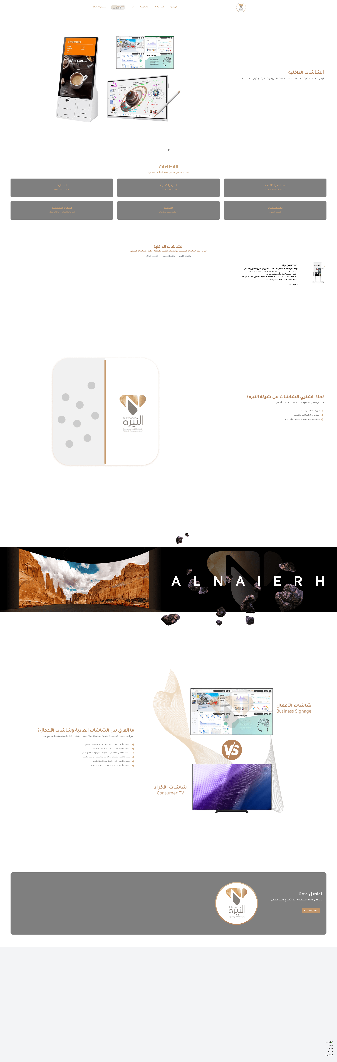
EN (133, 7)
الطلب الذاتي (152, 256)
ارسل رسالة (310, 910)
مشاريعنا (144, 7)
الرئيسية (173, 7)
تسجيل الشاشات (99, 7)
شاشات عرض (168, 256)
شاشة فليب (185, 256)
